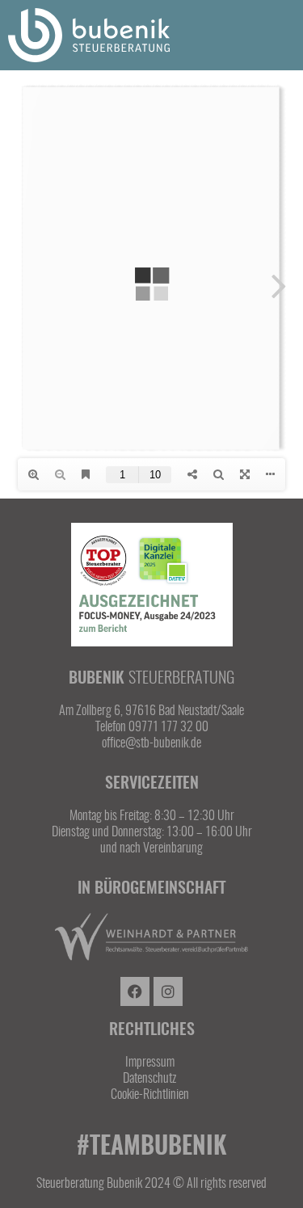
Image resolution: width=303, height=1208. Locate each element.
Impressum (150, 1062)
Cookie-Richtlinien (150, 1094)
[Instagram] (168, 991)
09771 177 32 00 (168, 727)
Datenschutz (149, 1078)
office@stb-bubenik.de (151, 743)
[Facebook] (134, 991)
